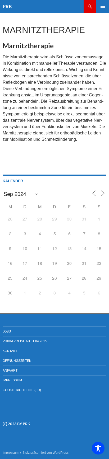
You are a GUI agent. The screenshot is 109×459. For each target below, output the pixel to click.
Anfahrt (10, 370)
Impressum (12, 380)
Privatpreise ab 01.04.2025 (25, 341)
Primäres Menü (102, 6)
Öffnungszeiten (17, 361)
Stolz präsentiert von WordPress (45, 453)
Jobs (7, 331)
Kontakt (10, 351)
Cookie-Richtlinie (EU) (22, 390)
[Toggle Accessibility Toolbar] (98, 448)
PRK (7, 6)
